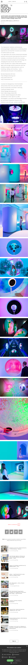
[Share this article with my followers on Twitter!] (11, 532)
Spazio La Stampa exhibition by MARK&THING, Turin (17, 566)
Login (9, 1)
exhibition (14, 539)
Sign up (14, 1)
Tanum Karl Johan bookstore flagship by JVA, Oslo (16, 610)
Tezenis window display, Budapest (15, 601)
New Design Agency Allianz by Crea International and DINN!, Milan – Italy (17, 557)
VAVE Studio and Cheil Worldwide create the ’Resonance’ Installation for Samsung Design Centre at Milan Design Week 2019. (14, 17)
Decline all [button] (17, 660)
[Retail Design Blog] (14, 8)
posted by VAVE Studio (6, 20)
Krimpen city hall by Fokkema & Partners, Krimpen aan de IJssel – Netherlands (18, 627)
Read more (17, 652)
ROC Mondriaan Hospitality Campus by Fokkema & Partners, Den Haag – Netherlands (17, 592)
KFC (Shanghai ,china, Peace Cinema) (16, 584)
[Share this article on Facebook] (7, 532)
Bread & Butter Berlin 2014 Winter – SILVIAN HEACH (18, 619)
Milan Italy (15, 540)
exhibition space (20, 539)
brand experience (8, 539)
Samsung (19, 540)
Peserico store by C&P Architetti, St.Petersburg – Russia (18, 548)
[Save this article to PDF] (20, 532)
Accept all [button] (10, 660)
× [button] (26, 646)
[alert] (14, 655)
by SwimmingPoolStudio (14, 585)
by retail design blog (13, 550)
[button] (2, 654)
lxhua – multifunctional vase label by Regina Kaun (17, 575)
